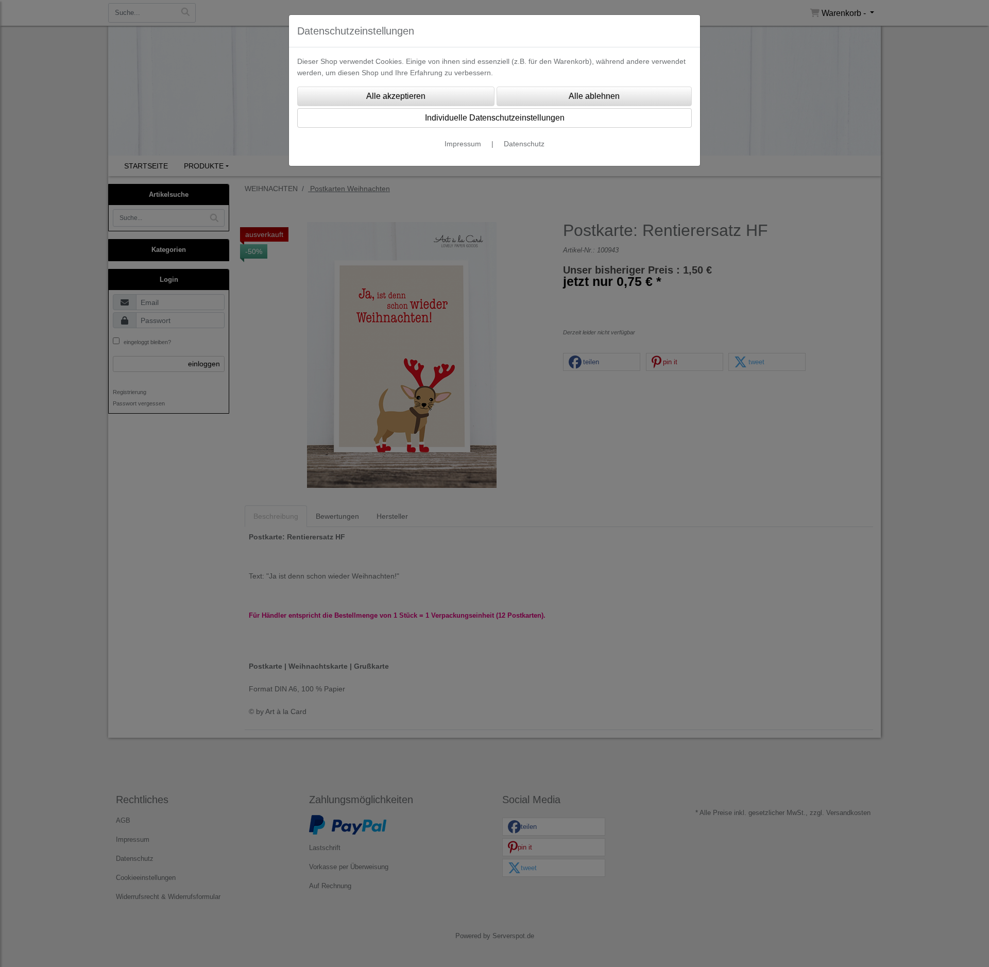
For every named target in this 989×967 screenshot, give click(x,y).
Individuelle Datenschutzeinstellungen (495, 117)
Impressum (463, 144)
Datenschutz (524, 144)
